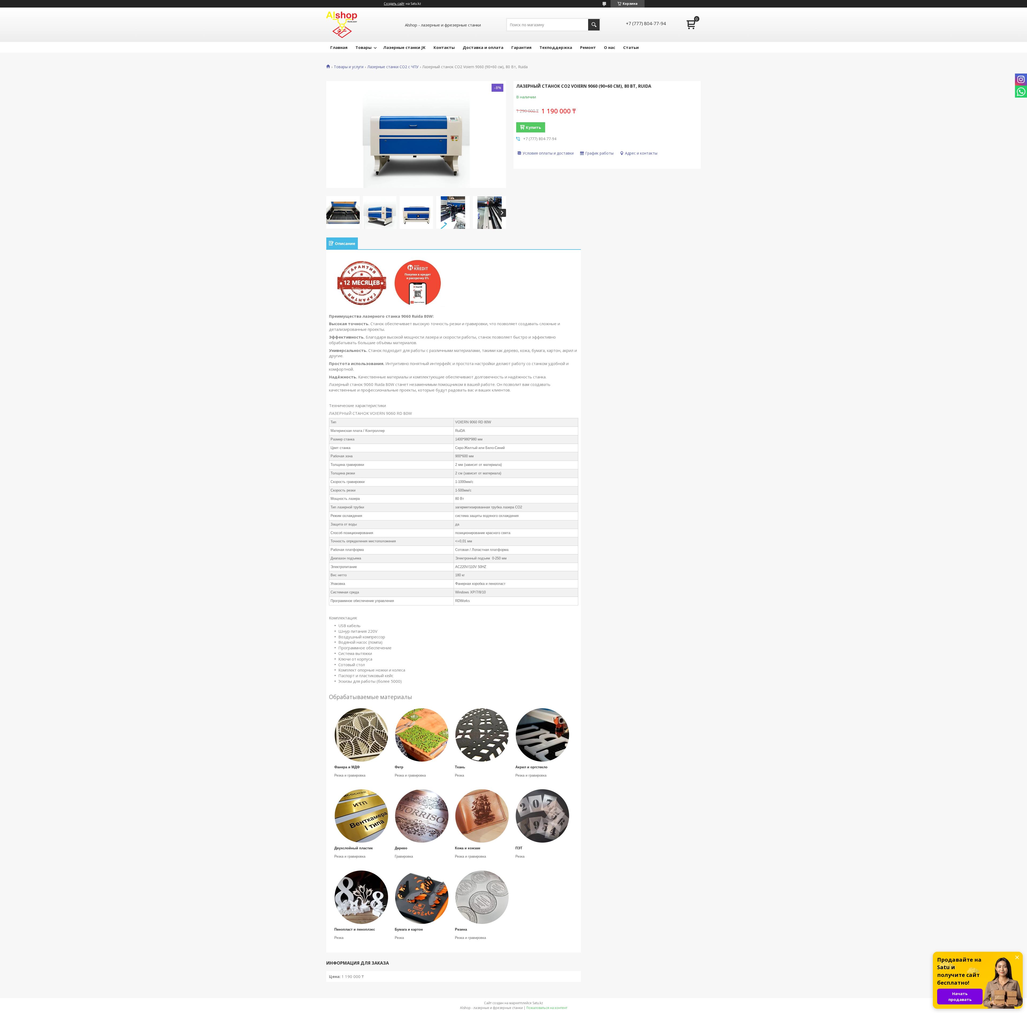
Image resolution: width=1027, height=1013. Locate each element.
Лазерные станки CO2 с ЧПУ (393, 66)
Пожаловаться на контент (546, 1008)
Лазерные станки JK (404, 47)
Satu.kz (537, 1003)
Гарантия (521, 47)
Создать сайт (394, 4)
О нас (609, 47)
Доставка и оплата (483, 47)
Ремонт (588, 47)
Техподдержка (555, 47)
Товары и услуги (348, 66)
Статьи (631, 47)
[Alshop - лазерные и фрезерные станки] (341, 24)
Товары (363, 47)
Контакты (444, 47)
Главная (338, 47)
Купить (533, 127)
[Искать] (594, 24)
